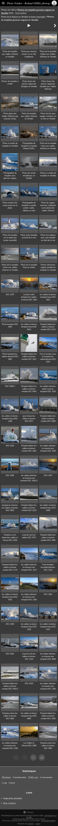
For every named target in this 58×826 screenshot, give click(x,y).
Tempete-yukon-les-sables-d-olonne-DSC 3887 (48, 745)
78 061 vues (33, 777)
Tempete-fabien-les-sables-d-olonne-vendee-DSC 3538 (48, 715)
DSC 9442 (10, 654)
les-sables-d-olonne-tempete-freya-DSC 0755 (10, 597)
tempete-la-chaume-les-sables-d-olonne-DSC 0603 (10, 507)
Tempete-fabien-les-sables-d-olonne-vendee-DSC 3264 (29, 448)
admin (38, 824)
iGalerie (31, 824)
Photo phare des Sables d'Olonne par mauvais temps (10, 116)
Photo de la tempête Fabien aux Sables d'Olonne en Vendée (48, 54)
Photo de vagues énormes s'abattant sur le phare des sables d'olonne (48, 207)
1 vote (4, 783)
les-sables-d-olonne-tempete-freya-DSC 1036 (29, 626)
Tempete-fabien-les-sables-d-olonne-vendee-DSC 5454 (29, 388)
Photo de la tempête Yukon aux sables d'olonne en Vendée (10, 267)
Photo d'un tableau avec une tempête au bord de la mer (48, 237)
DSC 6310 (29, 683)
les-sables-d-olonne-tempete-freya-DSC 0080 (29, 715)
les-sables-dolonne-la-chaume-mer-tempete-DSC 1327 (29, 567)
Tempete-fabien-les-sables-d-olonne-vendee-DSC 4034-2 (10, 686)
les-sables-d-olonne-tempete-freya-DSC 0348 (48, 507)
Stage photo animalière (12, 798)
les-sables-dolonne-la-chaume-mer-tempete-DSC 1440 (48, 448)
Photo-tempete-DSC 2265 (10, 325)
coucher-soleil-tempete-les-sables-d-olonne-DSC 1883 (29, 297)
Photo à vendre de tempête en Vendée (10, 144)
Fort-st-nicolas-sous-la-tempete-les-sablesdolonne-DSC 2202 (48, 358)
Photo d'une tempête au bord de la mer (29, 236)
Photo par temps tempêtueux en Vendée (29, 175)
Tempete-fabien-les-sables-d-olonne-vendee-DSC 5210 (29, 507)
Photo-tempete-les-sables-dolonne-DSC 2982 (10, 356)
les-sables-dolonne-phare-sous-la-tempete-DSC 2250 (48, 388)
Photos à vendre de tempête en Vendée (48, 174)
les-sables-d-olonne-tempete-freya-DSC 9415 (29, 326)
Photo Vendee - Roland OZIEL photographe (31, 3)
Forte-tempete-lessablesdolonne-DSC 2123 (48, 567)
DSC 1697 (48, 475)
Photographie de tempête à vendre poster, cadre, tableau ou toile (29, 207)
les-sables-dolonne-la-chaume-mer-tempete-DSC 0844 (48, 656)
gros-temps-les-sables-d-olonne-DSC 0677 (29, 418)
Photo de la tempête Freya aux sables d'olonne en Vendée (48, 145)
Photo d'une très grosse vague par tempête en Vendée (29, 83)
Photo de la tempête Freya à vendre (29, 266)
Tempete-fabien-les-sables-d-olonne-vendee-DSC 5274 (48, 326)
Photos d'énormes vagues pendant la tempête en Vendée (48, 267)
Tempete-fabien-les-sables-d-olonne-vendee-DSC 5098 (48, 418)
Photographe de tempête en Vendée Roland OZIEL (29, 145)
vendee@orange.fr (48, 821)
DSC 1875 (10, 294)
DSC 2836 (10, 475)
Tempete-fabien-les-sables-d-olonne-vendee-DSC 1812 (29, 356)
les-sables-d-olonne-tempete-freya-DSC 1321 (48, 626)
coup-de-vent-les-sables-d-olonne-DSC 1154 (29, 656)
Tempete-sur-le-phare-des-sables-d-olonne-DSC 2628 (10, 537)
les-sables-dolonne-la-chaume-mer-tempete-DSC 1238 (10, 745)
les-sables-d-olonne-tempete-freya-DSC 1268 (10, 418)
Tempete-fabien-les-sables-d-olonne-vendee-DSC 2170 (10, 567)
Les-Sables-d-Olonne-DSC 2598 (29, 744)
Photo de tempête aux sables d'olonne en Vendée (10, 54)
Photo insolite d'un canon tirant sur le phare (10, 205)
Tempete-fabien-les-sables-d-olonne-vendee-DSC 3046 (48, 537)
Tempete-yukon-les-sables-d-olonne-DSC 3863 (10, 715)
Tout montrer (20, 13)
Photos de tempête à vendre (9, 82)
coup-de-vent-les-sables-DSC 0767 (29, 536)
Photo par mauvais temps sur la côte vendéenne (29, 54)
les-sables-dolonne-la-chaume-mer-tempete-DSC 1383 (48, 686)
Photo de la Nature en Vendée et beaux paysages (23, 17)
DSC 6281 (10, 446)
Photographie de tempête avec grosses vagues (10, 175)
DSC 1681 (48, 594)
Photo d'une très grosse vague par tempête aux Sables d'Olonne (48, 85)
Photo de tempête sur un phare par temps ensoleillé (10, 237)
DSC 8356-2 (10, 386)
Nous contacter (9, 803)
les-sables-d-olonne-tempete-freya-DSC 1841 (48, 297)
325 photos (6, 777)
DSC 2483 (10, 624)
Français (28, 812)
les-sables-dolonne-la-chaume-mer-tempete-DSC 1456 (29, 597)
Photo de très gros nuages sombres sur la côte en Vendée (48, 116)
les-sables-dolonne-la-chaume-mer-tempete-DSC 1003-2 (28, 478)
